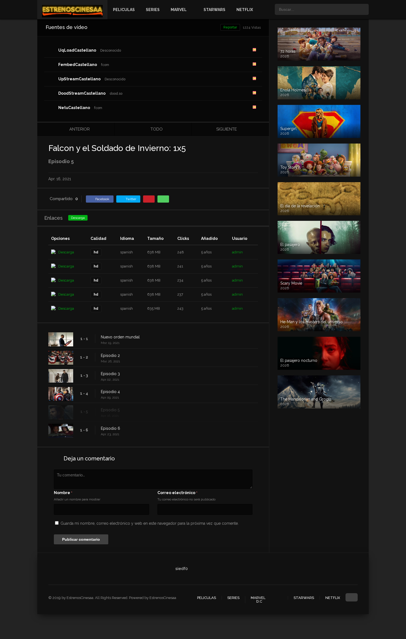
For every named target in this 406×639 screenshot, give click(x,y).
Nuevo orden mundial (120, 337)
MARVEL (179, 9)
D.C (259, 601)
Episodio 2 (110, 355)
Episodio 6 (110, 428)
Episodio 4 (110, 391)
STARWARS (214, 9)
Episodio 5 (110, 410)
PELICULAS (124, 9)
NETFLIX (244, 9)
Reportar (230, 27)
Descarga (78, 218)
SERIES (153, 9)
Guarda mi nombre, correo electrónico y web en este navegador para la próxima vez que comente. (149, 523)
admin (237, 252)
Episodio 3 (110, 374)
